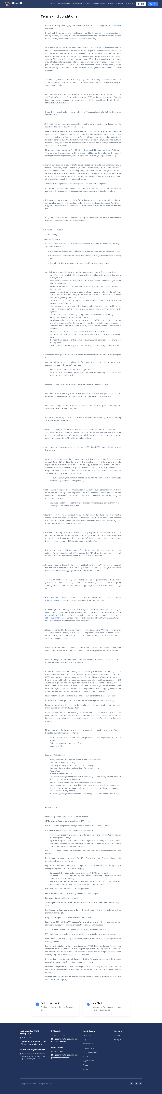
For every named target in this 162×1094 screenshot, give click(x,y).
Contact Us (87, 1035)
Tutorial (120, 4)
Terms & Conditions (90, 1052)
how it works (64, 4)
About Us (86, 1069)
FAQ (84, 1040)
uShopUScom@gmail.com (55, 600)
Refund (85, 1056)
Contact (130, 4)
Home (52, 4)
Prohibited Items (114, 25)
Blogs (110, 4)
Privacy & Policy (88, 1048)
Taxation (86, 1065)
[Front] (13, 4)
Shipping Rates (98, 4)
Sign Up (153, 4)
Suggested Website (81, 4)
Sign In (141, 4)
